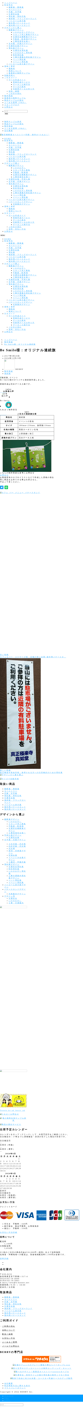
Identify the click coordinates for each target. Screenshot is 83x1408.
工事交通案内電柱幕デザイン (27, 57)
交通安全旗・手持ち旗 (19, 179)
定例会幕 (13, 855)
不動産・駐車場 (20, 172)
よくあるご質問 (9, 1342)
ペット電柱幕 (19, 59)
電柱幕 (12, 152)
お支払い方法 (8, 1338)
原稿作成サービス (21, 82)
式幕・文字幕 (15, 12)
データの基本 (19, 87)
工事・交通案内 (16, 903)
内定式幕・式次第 (17, 846)
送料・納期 (14, 91)
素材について (15, 71)
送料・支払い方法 (17, 229)
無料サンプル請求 (13, 122)
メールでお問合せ (10, 1346)
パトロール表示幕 (17, 21)
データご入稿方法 (21, 84)
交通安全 (13, 898)
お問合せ (8, 107)
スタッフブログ (11, 105)
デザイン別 (9, 896)
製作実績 (8, 96)
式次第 (12, 848)
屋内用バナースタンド (19, 25)
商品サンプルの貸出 (14, 100)
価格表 (12, 68)
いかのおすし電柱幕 (22, 53)
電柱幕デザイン (16, 48)
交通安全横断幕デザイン (25, 37)
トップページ (10, 3)
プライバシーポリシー (15, 1388)
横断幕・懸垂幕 (16, 7)
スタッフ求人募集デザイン (26, 34)
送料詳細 (4, 1258)
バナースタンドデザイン (20, 202)
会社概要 (8, 131)
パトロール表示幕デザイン (22, 64)
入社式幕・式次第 (17, 844)
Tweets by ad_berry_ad (12, 1110)
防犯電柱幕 (18, 55)
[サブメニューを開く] (5, 842)
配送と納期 (7, 1334)
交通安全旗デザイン (18, 46)
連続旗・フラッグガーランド (23, 19)
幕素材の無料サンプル (19, 73)
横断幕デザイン (16, 30)
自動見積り (9, 75)
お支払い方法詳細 (8, 1232)
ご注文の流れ (15, 93)
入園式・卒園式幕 (17, 862)
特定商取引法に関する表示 (17, 1386)
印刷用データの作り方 (24, 89)
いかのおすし (19, 168)
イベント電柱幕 (20, 62)
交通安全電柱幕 (20, 50)
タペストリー (15, 9)
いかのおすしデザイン (24, 32)
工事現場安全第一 (21, 41)
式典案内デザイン (21, 204)
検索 (6, 114)
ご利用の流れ (8, 1326)
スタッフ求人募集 (21, 170)
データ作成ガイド (17, 80)
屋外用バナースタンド (19, 23)
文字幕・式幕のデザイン (20, 44)
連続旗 (7, 373)
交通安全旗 (14, 14)
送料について (8, 1330)
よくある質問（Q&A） (15, 103)
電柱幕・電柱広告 (17, 16)
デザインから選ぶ (13, 28)
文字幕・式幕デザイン (19, 181)
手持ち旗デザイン (13, 835)
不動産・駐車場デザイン (25, 39)
